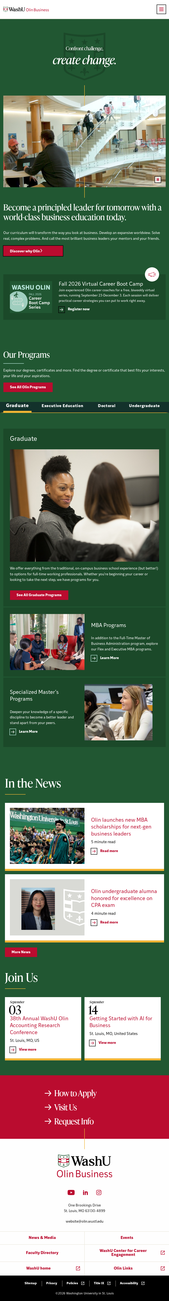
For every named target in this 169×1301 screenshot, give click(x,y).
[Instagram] (98, 1194)
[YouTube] (71, 1194)
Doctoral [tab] (106, 406)
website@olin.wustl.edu (84, 1221)
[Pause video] (158, 179)
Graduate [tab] (17, 406)
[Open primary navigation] (161, 9)
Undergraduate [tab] (144, 406)
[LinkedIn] (85, 1194)
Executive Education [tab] (62, 406)
